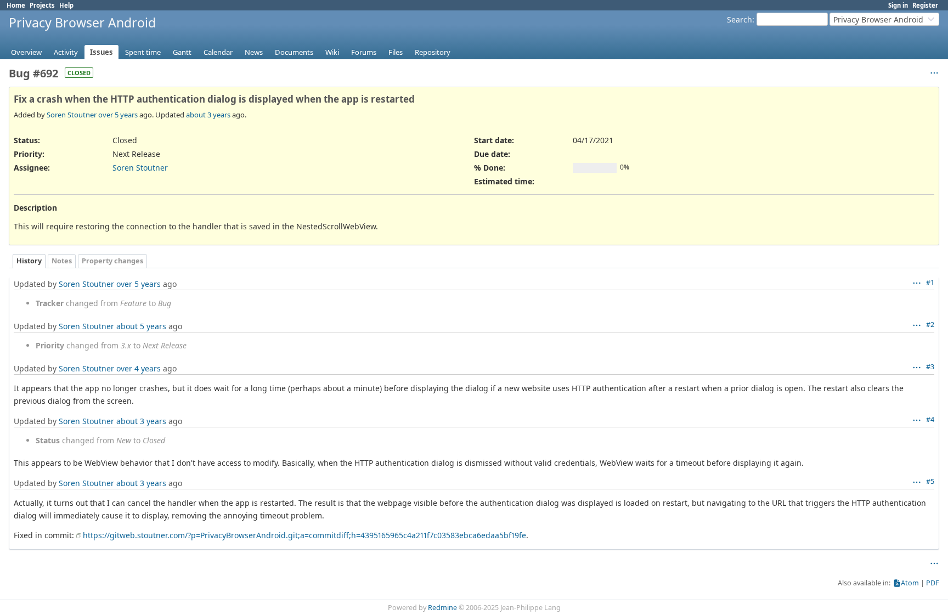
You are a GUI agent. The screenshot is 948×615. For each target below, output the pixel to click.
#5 (930, 481)
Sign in (898, 5)
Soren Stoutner (72, 115)
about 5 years (141, 326)
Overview (26, 52)
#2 (930, 324)
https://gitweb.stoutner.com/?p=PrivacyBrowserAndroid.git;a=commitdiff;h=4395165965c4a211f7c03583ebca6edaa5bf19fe (304, 535)
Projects (42, 5)
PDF (932, 583)
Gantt (182, 52)
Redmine (442, 607)
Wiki (332, 52)
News (254, 52)
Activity (66, 52)
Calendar (218, 52)
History (29, 261)
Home (16, 5)
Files (395, 52)
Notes (62, 261)
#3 (930, 366)
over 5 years (118, 115)
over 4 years (138, 368)
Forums (363, 52)
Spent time (143, 52)
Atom (910, 583)
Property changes (112, 261)
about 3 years (208, 115)
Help (66, 5)
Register (925, 5)
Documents (294, 52)
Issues (101, 52)
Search (739, 19)
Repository (432, 52)
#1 (930, 282)
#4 (930, 419)
